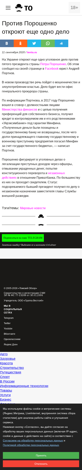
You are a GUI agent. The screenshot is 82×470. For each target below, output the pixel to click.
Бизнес (5, 399)
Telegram (9, 318)
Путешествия (10, 372)
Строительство (12, 368)
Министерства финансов (19, 109)
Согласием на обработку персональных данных (33, 440)
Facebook (52, 68)
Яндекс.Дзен (11, 344)
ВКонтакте (9, 334)
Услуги (5, 395)
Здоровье (7, 359)
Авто (4, 354)
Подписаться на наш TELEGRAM (22, 237)
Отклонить (41, 463)
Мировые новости (33, 208)
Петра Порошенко (53, 64)
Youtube (8, 328)
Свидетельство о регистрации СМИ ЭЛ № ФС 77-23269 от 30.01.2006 (24, 294)
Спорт (5, 377)
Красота (6, 363)
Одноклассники (12, 339)
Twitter (7, 323)
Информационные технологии (24, 386)
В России (7, 381)
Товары (6, 390)
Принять (41, 455)
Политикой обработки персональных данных (31, 445)
